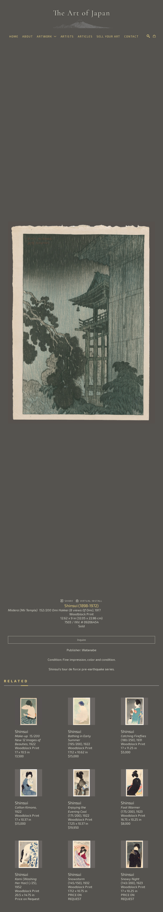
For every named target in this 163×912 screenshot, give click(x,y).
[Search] (148, 36)
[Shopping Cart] (154, 36)
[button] (46, 36)
